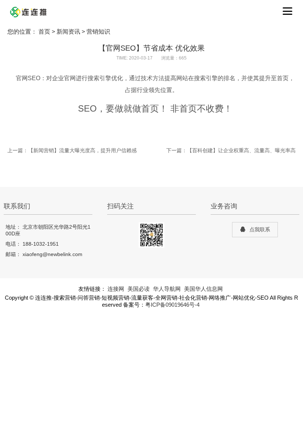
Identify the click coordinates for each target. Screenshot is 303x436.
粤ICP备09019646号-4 (172, 305)
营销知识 (98, 31)
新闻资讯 (68, 31)
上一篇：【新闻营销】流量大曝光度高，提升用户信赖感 (72, 150)
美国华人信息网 (203, 289)
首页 (44, 31)
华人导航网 (167, 289)
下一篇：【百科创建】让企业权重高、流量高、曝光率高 (231, 150)
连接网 (116, 289)
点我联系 (259, 229)
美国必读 (138, 289)
